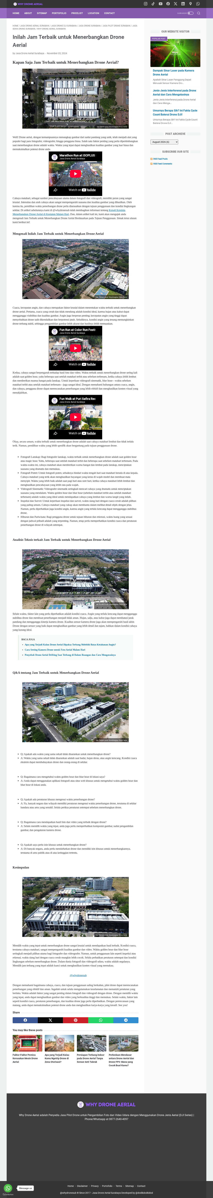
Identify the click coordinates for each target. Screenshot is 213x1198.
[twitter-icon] (175, 3)
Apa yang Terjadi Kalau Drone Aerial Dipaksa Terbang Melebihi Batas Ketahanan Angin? (70, 644)
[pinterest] (75, 1020)
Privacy (95, 1186)
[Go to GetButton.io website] (8, 1195)
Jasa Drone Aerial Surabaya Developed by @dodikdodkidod (122, 1193)
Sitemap (42, 13)
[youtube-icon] (160, 3)
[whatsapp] (100, 1020)
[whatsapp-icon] (198, 3)
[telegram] (125, 1020)
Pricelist (77, 13)
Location (93, 13)
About (28, 13)
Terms (119, 1186)
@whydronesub (78, 975)
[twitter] (50, 1020)
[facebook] (25, 1020)
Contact (109, 13)
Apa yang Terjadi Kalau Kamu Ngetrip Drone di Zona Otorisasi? (57, 1058)
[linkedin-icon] (183, 3)
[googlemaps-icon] (190, 3)
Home (16, 13)
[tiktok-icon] (153, 3)
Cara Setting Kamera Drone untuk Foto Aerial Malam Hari (55, 649)
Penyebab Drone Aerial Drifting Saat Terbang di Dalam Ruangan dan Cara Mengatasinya (70, 655)
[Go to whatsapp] (8, 1188)
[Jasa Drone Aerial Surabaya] (30, 4)
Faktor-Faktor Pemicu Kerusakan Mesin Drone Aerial (25, 1058)
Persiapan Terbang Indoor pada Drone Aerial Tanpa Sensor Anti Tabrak (90, 1058)
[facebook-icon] (168, 3)
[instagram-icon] (145, 3)
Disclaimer (82, 1186)
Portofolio (59, 13)
